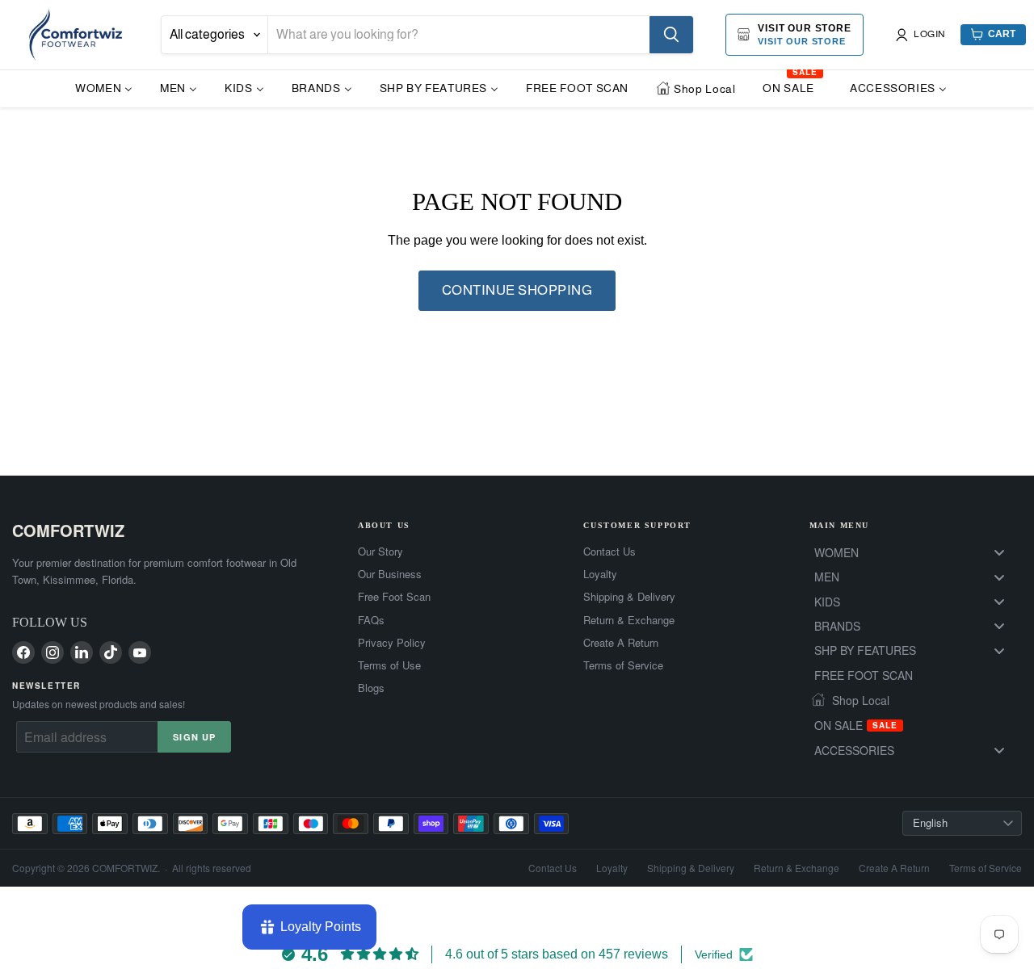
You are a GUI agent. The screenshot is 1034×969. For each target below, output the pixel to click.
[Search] (671, 34)
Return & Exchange (629, 620)
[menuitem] (103, 87)
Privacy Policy (392, 643)
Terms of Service (623, 665)
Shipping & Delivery (629, 596)
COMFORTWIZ (68, 530)
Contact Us (609, 551)
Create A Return (620, 643)
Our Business (390, 574)
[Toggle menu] (999, 552)
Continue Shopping (517, 290)
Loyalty (600, 574)
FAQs (371, 620)
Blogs (371, 688)
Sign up (194, 737)
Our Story (380, 551)
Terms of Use (389, 665)
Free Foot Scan (394, 596)
